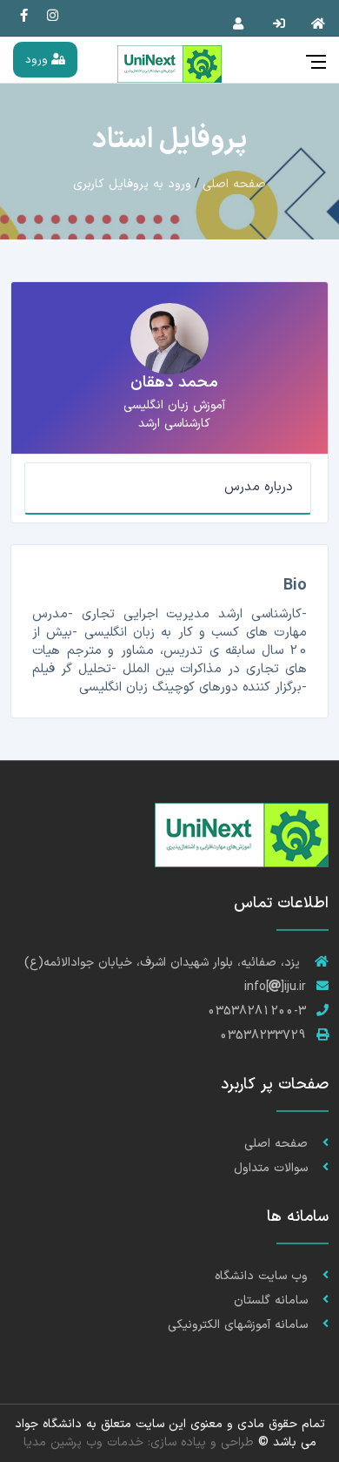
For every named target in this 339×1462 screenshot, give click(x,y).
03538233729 (263, 1036)
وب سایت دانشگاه (263, 1276)
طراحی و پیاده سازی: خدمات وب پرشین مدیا (138, 1442)
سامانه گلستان (273, 1300)
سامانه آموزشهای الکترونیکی (240, 1325)
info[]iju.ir (275, 987)
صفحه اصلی (234, 184)
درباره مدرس (258, 487)
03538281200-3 (257, 1011)
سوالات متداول (273, 1168)
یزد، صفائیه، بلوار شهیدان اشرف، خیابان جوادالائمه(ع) (164, 962)
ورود (38, 59)
